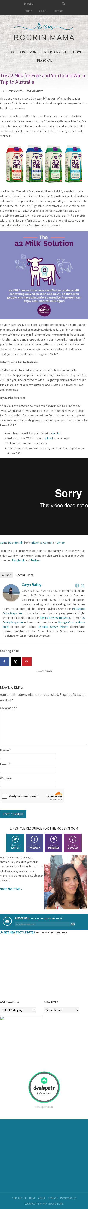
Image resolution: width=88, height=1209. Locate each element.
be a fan (34, 846)
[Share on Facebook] (4, 661)
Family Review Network (55, 618)
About (41, 1198)
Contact (52, 1198)
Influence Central (41, 542)
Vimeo (61, 542)
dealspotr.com (44, 1106)
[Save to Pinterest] (27, 661)
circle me (73, 846)
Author (6, 575)
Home (32, 1198)
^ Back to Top (19, 1198)
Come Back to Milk (11, 542)
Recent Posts (24, 575)
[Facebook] (77, 585)
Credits (58, 1203)
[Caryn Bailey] (11, 600)
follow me (15, 846)
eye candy (53, 846)
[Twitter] (82, 585)
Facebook (18, 560)
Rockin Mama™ (44, 31)
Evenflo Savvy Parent (53, 627)
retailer (55, 433)
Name (5, 750)
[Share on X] (16, 661)
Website (6, 778)
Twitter (35, 560)
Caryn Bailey (31, 584)
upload (48, 438)
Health (48, 670)
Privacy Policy (68, 1198)
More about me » (11, 889)
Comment (8, 708)
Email (5, 764)
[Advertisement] (32, 968)
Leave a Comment (34, 91)
